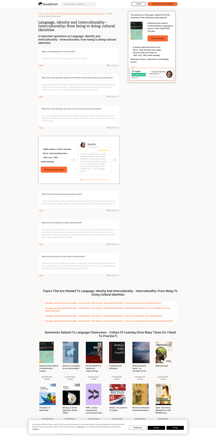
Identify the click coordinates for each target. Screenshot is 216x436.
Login (138, 4)
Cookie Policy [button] (81, 427)
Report (41, 65)
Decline (156, 428)
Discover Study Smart (162, 4)
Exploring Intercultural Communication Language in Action (80, 13)
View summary (157, 38)
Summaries (50, 13)
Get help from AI (114, 65)
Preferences (138, 428)
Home (41, 13)
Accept (175, 428)
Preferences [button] (36, 429)
